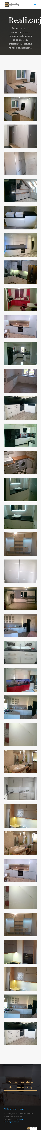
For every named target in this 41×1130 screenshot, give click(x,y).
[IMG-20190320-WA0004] (20, 147)
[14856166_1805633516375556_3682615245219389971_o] (20, 827)
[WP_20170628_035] (20, 582)
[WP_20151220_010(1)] (20, 310)
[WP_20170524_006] (20, 555)
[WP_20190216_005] (20, 718)
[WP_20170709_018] (20, 691)
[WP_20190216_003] (20, 637)
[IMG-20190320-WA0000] (20, 745)
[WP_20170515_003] (20, 365)
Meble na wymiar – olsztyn (14, 1109)
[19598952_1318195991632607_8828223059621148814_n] (20, 773)
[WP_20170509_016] (20, 174)
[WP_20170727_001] (20, 392)
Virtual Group (18, 1119)
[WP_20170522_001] (20, 473)
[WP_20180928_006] (20, 609)
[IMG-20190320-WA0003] (20, 120)
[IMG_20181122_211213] (20, 337)
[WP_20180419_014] (20, 419)
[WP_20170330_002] (20, 202)
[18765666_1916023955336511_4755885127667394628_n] (20, 800)
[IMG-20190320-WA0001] (20, 93)
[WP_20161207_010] (20, 256)
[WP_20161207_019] (20, 229)
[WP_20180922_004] (20, 528)
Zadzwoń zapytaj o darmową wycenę (20, 1084)
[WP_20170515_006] (20, 446)
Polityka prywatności (11, 1122)
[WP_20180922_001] (20, 501)
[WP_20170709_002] (20, 664)
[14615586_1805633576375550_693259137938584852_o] (20, 963)
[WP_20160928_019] (20, 283)
